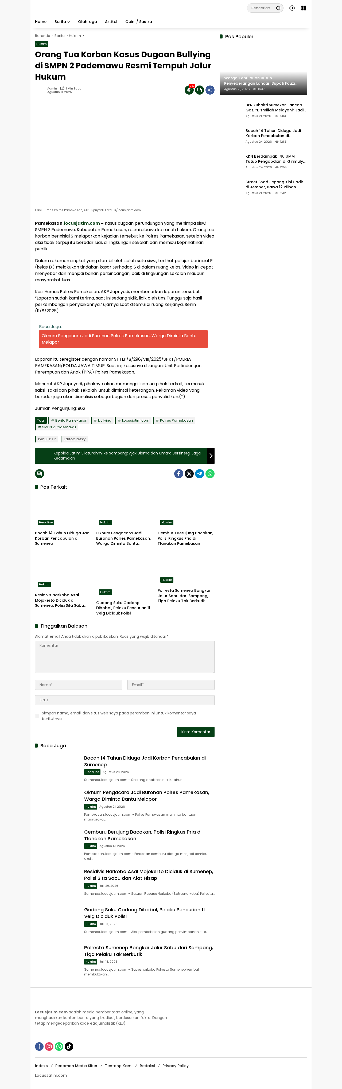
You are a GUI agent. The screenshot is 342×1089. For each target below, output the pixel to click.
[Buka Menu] (304, 8)
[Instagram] (49, 1046)
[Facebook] (178, 473)
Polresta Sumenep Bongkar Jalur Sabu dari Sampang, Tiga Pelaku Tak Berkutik (184, 596)
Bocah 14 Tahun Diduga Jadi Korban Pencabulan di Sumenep (62, 538)
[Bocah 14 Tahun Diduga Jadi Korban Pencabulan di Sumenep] (63, 511)
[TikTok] (69, 1046)
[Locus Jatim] (130, 7)
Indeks (41, 1065)
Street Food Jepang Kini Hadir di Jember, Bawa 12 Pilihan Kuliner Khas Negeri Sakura (274, 185)
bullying (104, 420)
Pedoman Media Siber (76, 1065)
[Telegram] (199, 473)
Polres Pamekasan (176, 420)
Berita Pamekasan (71, 420)
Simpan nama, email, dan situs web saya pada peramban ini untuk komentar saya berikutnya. (119, 715)
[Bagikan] (210, 90)
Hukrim (41, 44)
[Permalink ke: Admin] (41, 90)
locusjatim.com (82, 223)
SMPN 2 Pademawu (59, 427)
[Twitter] (189, 473)
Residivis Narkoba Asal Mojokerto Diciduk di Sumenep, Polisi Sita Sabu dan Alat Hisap (59, 600)
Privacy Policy (175, 1065)
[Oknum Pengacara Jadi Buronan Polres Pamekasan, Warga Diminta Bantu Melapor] (124, 511)
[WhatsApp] (210, 473)
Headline (46, 522)
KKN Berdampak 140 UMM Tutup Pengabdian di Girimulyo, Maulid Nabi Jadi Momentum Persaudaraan (276, 159)
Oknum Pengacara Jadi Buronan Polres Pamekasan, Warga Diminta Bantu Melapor (123, 538)
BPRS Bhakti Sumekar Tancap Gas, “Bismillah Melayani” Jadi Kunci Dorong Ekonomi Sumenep (275, 108)
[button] (278, 7)
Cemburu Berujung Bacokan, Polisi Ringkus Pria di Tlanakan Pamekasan (185, 538)
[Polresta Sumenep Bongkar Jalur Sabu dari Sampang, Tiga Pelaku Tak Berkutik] (186, 568)
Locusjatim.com (135, 420)
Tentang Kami (118, 1065)
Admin (52, 88)
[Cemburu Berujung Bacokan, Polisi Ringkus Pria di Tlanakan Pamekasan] (186, 511)
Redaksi (147, 1065)
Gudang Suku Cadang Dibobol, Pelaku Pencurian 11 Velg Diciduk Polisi (123, 608)
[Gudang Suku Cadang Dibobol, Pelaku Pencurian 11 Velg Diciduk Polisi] (124, 575)
